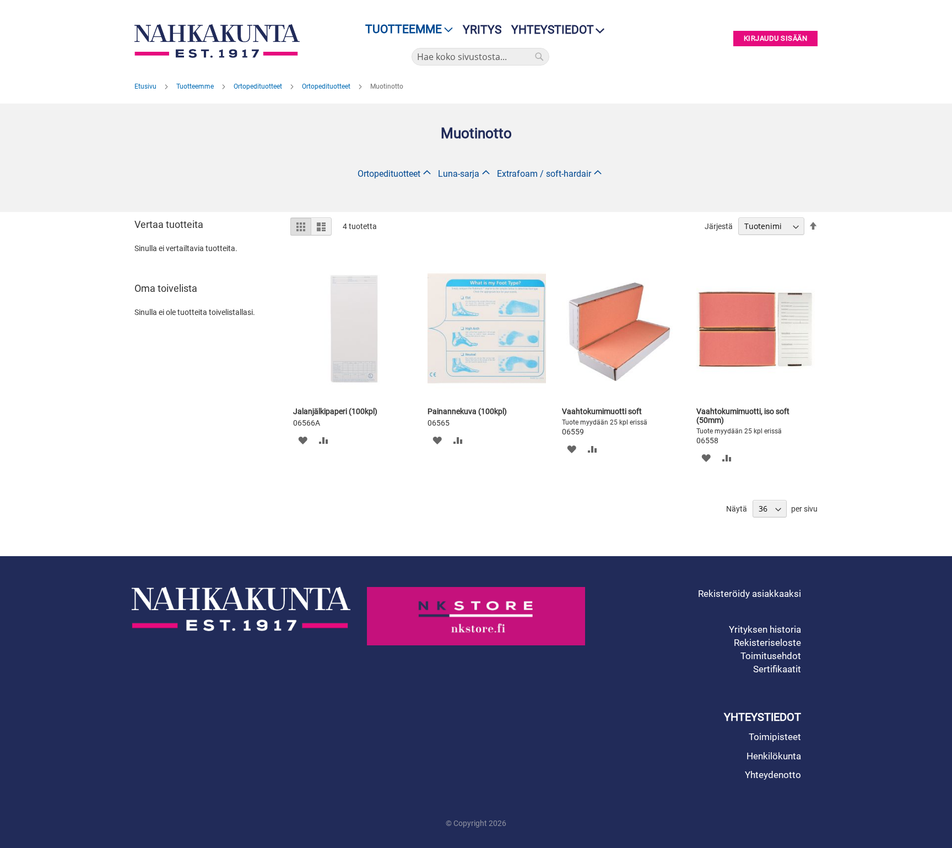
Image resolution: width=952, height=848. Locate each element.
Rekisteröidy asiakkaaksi (749, 593)
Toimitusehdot (770, 655)
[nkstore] (476, 616)
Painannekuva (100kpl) (467, 411)
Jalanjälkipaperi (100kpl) (335, 411)
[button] (302, 439)
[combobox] (480, 57)
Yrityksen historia (765, 629)
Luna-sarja (458, 173)
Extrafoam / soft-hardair (544, 173)
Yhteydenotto (773, 774)
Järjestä (719, 226)
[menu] (405, 29)
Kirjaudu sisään (776, 39)
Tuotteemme (195, 86)
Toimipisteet (775, 736)
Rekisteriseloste (767, 642)
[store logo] (219, 41)
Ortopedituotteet (259, 86)
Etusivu (146, 86)
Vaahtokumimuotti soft (602, 411)
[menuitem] (406, 29)
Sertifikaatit (777, 669)
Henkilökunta (774, 756)
